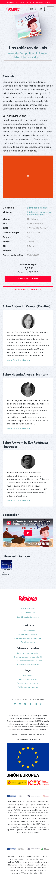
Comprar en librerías (27, 289)
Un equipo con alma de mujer (28, 638)
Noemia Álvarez (38, 53)
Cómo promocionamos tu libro (28, 661)
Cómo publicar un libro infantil (28, 657)
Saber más (46, 2)
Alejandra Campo (18, 53)
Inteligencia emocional (39, 212)
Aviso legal (28, 676)
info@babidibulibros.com (28, 617)
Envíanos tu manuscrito (28, 653)
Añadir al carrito (28, 279)
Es (49, 9)
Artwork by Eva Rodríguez (28, 57)
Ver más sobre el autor (18, 360)
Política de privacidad (28, 687)
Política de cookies (28, 679)
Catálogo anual (28, 642)
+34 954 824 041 (28, 608)
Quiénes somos (28, 631)
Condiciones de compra (28, 683)
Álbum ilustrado (35, 215)
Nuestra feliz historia (27, 635)
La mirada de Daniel (37, 208)
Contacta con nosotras (28, 665)
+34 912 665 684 (28, 613)
